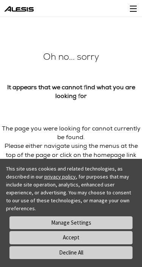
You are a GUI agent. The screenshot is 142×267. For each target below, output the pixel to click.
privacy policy (60, 176)
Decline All (71, 252)
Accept (71, 237)
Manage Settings (71, 222)
